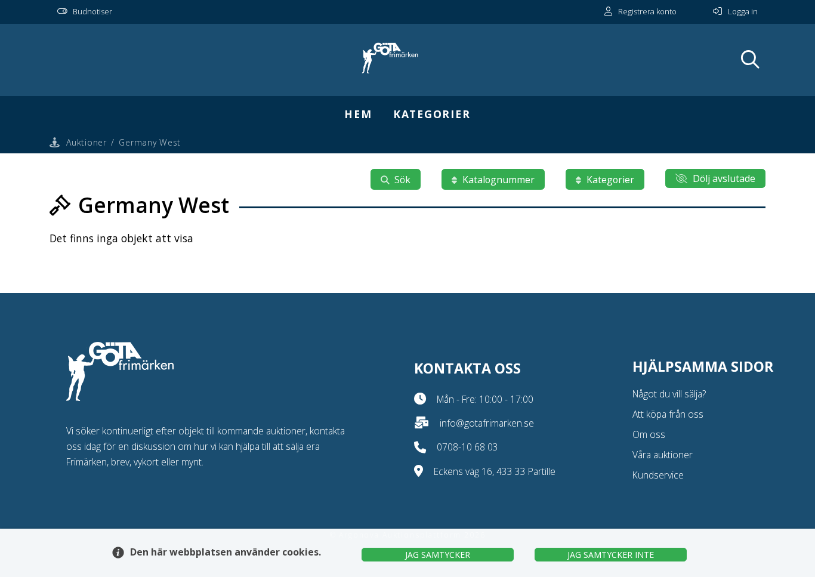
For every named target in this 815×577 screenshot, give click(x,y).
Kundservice (658, 475)
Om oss (648, 434)
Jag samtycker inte (610, 554)
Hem (358, 114)
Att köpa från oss (667, 414)
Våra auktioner (662, 454)
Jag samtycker (437, 554)
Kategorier (432, 114)
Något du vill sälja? (669, 393)
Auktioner (86, 142)
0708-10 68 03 (467, 446)
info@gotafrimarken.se (487, 423)
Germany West (149, 142)
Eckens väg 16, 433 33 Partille (494, 471)
